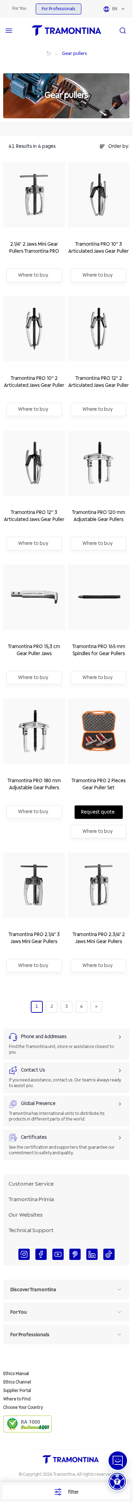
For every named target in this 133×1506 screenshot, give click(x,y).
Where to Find (16, 1399)
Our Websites (25, 1215)
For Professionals (58, 9)
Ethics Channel (17, 1382)
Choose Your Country (23, 1407)
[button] (117, 1481)
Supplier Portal (17, 1390)
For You (19, 8)
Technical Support (31, 1230)
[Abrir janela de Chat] (118, 1460)
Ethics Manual (16, 1374)
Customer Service (31, 1184)
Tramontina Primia (31, 1199)
